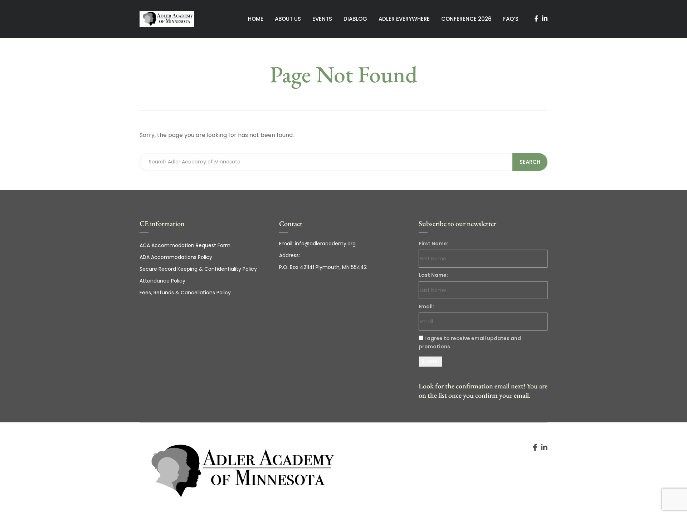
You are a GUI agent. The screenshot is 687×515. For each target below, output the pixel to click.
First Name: (433, 243)
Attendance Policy (162, 280)
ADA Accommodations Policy (176, 257)
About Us (288, 19)
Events (322, 19)
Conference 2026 (466, 19)
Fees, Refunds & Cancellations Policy (185, 292)
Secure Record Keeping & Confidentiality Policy (198, 269)
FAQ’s (510, 19)
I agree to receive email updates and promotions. (470, 342)
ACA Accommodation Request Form (185, 245)
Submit (430, 361)
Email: (426, 306)
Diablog (355, 19)
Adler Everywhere (404, 19)
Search (530, 162)
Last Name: (433, 275)
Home (255, 19)
